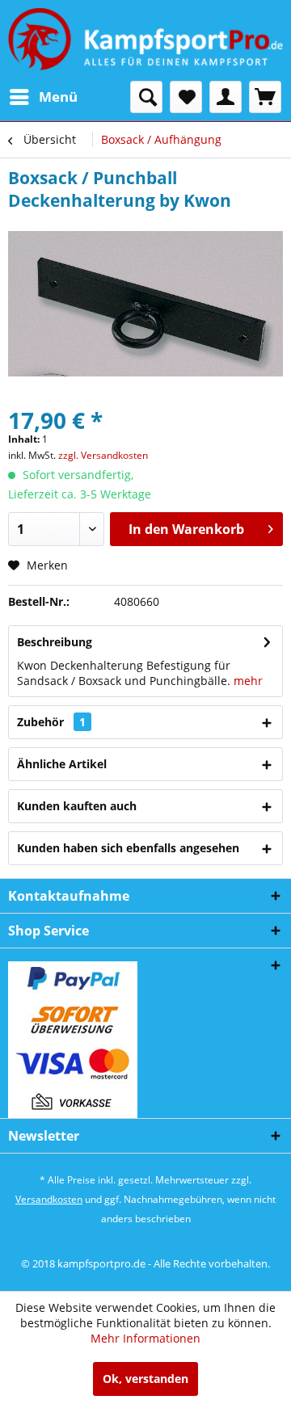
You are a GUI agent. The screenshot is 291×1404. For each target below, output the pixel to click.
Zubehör (51, 721)
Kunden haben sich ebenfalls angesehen (128, 847)
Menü (58, 96)
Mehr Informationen (145, 1338)
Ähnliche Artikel (62, 763)
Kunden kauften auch (77, 805)
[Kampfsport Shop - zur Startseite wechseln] (145, 40)
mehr (248, 680)
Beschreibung (54, 641)
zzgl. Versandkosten (103, 455)
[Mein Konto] (225, 97)
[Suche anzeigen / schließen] (146, 97)
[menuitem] (43, 97)
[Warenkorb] (265, 97)
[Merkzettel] (186, 97)
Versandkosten (48, 1199)
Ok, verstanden (145, 1378)
